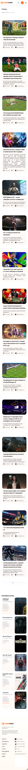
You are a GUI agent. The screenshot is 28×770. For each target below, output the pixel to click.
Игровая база (5, 741)
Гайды (3, 756)
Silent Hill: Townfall (7, 655)
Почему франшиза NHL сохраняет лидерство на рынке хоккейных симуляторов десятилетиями (13, 565)
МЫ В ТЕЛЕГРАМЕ (21, 744)
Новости (4, 739)
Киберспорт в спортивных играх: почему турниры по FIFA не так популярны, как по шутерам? (13, 419)
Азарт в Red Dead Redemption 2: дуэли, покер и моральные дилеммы (14, 307)
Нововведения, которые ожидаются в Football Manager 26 (14, 381)
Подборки (4, 744)
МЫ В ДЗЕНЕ (19, 739)
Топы (3, 746)
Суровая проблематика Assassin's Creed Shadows (13, 455)
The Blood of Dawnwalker (6, 599)
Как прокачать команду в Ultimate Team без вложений (13, 38)
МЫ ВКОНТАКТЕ (20, 741)
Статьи (3, 749)
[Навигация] (25, 2)
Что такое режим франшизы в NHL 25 (13, 528)
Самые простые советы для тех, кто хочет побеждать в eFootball (13, 270)
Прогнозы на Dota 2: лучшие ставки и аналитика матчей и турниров (14, 151)
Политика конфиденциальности (20, 752)
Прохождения (5, 751)
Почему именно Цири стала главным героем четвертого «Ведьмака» (14, 492)
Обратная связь (21, 746)
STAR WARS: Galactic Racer (8, 674)
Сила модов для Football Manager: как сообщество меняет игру (13, 114)
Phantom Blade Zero (7, 617)
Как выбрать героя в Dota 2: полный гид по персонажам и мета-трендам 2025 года (14, 343)
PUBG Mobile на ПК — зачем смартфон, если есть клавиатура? (13, 198)
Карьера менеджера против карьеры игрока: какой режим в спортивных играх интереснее (12, 76)
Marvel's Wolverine (7, 636)
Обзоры (4, 753)
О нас (17, 749)
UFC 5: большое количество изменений (11, 234)
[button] (18, 2)
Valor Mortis (5, 692)
